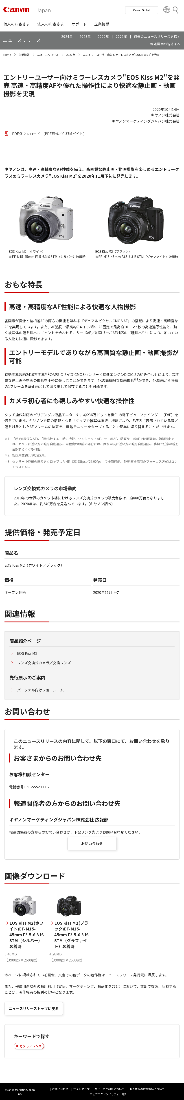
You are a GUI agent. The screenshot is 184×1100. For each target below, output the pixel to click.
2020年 (70, 54)
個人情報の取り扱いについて (146, 1089)
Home (7, 54)
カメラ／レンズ (31, 1046)
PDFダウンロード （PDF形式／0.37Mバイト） (49, 133)
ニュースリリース (47, 54)
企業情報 (24, 54)
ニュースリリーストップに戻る (34, 1008)
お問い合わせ (92, 843)
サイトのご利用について (109, 1089)
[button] (16, 24)
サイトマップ (81, 1089)
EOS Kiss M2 (27, 653)
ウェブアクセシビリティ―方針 (108, 1094)
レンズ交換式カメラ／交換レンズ (44, 662)
